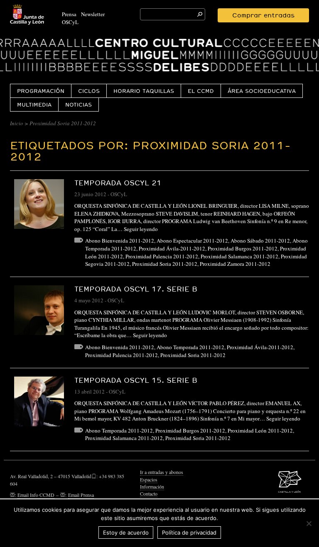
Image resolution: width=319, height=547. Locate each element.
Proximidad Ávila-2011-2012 (172, 248)
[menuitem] (40, 90)
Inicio (16, 123)
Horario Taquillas (143, 91)
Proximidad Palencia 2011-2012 (161, 256)
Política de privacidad (189, 532)
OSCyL (70, 22)
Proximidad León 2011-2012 (260, 430)
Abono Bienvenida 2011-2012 (119, 240)
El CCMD (201, 91)
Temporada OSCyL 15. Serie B (135, 380)
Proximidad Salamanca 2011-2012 (239, 256)
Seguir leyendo (141, 229)
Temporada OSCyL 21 (118, 182)
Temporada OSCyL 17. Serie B (135, 288)
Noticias (78, 104)
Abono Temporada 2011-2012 (190, 347)
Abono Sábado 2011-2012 (260, 240)
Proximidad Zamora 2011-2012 (235, 263)
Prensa (69, 14)
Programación (40, 91)
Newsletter (93, 14)
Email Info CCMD (35, 494)
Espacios (148, 479)
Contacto (148, 493)
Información (152, 486)
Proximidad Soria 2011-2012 (164, 263)
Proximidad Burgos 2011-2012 (242, 248)
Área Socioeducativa (262, 91)
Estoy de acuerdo (126, 532)
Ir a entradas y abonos (161, 472)
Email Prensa (81, 494)
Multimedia (34, 104)
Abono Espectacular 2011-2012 (192, 240)
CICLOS (89, 91)
